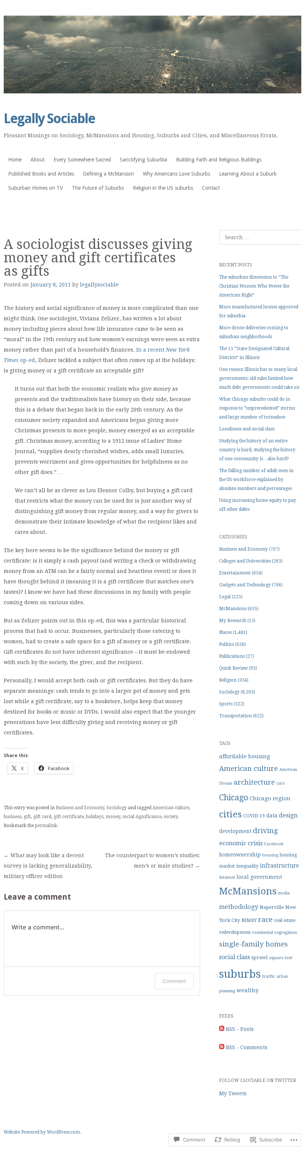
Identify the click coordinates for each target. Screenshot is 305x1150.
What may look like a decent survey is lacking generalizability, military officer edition (48, 865)
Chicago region (270, 798)
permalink (46, 825)
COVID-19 (254, 816)
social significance (141, 816)
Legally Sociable (49, 118)
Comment (174, 981)
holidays (94, 816)
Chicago (233, 797)
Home (15, 160)
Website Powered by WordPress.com (42, 1132)
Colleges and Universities (245, 561)
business (12, 816)
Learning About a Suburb (248, 174)
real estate (284, 920)
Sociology (116, 807)
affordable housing (244, 756)
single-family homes (253, 944)
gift (27, 816)
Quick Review (233, 668)
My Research (232, 620)
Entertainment (235, 573)
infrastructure (279, 865)
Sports (225, 704)
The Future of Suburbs (98, 188)
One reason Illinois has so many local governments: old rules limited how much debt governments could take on (259, 378)
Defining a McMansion (108, 174)
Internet (227, 877)
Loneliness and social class (246, 429)
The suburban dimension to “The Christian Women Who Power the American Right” (254, 286)
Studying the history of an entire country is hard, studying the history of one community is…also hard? (257, 449)
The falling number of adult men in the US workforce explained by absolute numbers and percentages (256, 479)
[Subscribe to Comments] (221, 1047)
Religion (228, 680)
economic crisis (241, 843)
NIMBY (249, 920)
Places (225, 632)
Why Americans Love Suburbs (176, 174)
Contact (211, 188)
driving (265, 831)
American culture (170, 807)
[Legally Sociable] (152, 54)
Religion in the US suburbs (163, 188)
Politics (226, 644)
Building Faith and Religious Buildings (218, 160)
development (235, 831)
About (37, 160)
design (288, 815)
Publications (232, 656)
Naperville (272, 907)
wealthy (248, 990)
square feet (280, 957)
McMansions (233, 608)
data (271, 816)
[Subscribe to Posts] (221, 1029)
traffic (268, 976)
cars (280, 783)
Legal (225, 596)
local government (259, 877)
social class (234, 957)
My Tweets (233, 1093)
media (284, 893)
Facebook (273, 844)
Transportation (235, 715)
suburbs (240, 974)
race (265, 919)
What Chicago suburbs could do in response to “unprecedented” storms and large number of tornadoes (257, 408)
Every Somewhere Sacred (82, 160)
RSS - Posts (240, 1029)
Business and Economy (80, 807)
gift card (42, 816)
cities (230, 814)
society (171, 816)
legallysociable (99, 285)
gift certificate (69, 816)
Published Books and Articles (41, 174)
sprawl (259, 957)
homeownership (240, 855)
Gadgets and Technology (245, 584)
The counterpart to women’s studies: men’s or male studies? (152, 860)
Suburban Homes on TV (35, 188)
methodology (238, 906)
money (113, 816)
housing (270, 855)
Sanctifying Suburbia (143, 160)
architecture (254, 782)
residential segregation (274, 932)
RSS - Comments (246, 1047)
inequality (247, 866)
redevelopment (235, 932)
